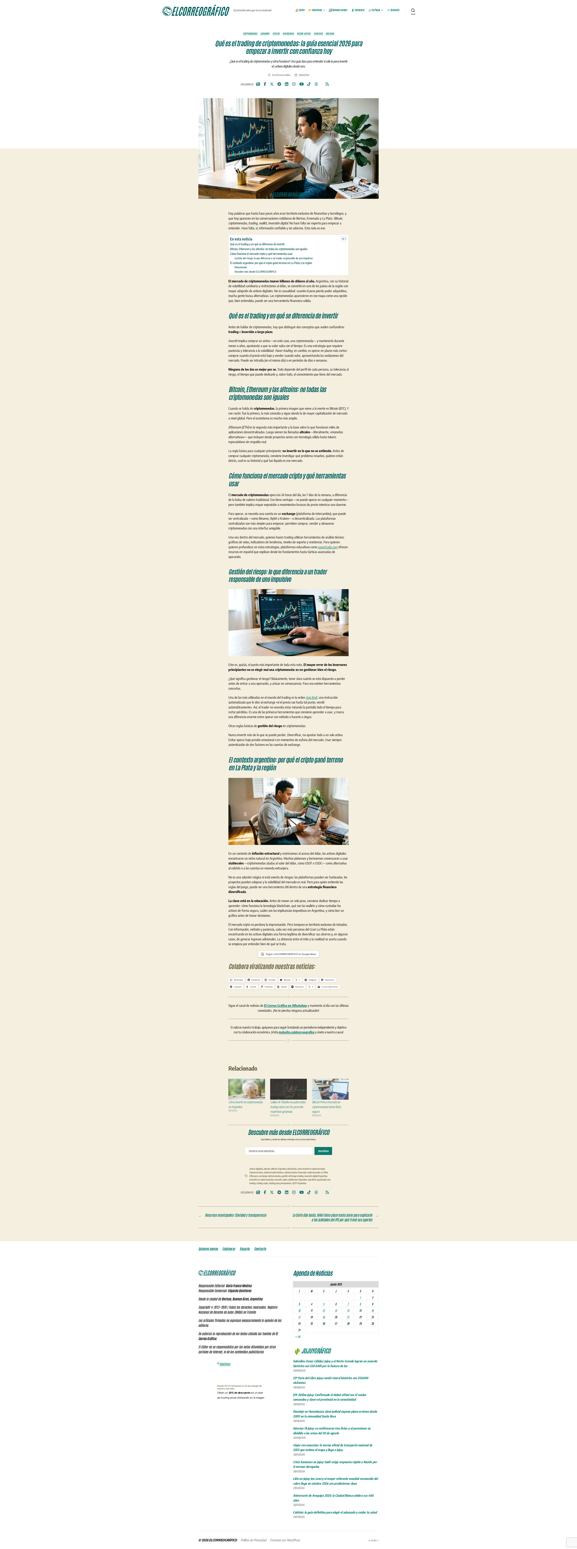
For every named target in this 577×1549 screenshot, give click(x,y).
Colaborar (228, 1249)
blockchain (291, 1168)
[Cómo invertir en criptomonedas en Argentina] (246, 1089)
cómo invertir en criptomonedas (311, 1168)
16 (372, 1310)
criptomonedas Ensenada (295, 1172)
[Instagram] (294, 84)
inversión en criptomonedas (261, 1179)
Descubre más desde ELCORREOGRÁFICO (255, 271)
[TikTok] (309, 84)
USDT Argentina (299, 1183)
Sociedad (330, 33)
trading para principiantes (280, 1183)
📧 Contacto (393, 10)
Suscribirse (323, 1150)
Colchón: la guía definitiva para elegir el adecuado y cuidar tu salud (335, 1512)
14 (348, 1310)
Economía (264, 33)
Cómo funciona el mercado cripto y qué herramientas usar (261, 253)
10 (299, 1310)
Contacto (260, 1249)
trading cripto (262, 1183)
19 (323, 1317)
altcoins (267, 1168)
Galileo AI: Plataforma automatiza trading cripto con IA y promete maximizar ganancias (287, 1106)
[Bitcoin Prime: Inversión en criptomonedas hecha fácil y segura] (330, 1089)
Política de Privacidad (253, 1540)
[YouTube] (301, 84)
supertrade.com (328, 547)
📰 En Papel (374, 10)
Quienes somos (208, 1249)
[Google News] (258, 84)
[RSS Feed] (327, 84)
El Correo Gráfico (283, 74)
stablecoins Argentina (297, 1179)
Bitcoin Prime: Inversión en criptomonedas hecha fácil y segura (326, 1106)
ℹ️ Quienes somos (338, 10)
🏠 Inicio (299, 10)
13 (336, 1310)
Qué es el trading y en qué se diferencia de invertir (257, 244)
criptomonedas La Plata (317, 1172)
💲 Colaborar (357, 10)
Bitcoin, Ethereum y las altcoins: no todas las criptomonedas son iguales (268, 249)
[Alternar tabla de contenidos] (342, 238)
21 (348, 1317)
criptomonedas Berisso (273, 1172)
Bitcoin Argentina (278, 1168)
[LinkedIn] (286, 84)
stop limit (311, 697)
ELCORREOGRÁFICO (223, 1540)
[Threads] (316, 84)
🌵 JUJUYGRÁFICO (311, 1350)
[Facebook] (265, 84)
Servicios (318, 33)
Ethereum (253, 1175)
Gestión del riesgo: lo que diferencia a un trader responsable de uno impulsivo (274, 258)
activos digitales (256, 1168)
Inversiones (288, 33)
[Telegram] (279, 84)
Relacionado (241, 267)
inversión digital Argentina (315, 1175)
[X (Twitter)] (272, 84)
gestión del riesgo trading (292, 1175)
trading (252, 1183)
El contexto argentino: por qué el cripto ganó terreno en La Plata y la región (271, 263)
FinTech (276, 33)
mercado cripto (280, 1179)
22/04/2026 (304, 74)
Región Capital (304, 33)
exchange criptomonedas (270, 1175)
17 (299, 1317)
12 (323, 1310)
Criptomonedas (250, 33)
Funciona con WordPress (285, 1540)
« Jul (297, 1336)
